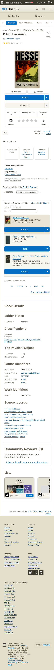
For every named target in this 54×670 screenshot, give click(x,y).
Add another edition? (40, 292)
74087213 (25, 376)
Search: (7, 211)
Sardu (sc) (8, 621)
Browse (39, 16)
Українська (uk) (11, 626)
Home (30, 527)
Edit (5, 133)
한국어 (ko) (9, 612)
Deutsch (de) (9, 591)
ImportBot (47, 131)
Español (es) (9, 597)
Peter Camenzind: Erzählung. (32, 30)
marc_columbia (10, 431)
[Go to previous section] (3, 23)
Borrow (25, 97)
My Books (13, 16)
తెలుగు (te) (8, 624)
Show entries (12, 207)
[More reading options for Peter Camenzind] (46, 105)
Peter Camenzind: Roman (24, 237)
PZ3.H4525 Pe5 (10, 340)
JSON (35, 511)
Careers (7, 536)
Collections (32, 539)
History (48, 134)
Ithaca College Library (12, 414)
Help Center (33, 557)
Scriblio (7, 409)
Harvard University (11, 437)
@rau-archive (15, 496)
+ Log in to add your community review (26, 462)
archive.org (12, 662)
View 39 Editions (26, 23)
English (41, 152)
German (41, 154)
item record (21, 417)
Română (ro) (9, 618)
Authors (31, 533)
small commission (15, 181)
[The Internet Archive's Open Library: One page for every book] (12, 9)
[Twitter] (35, 572)
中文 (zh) (8, 630)
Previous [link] (19, 286)
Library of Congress (12, 425)
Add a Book (33, 565)
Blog (6, 539)
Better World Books (13, 175)
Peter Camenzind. (21, 217)
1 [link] (26, 286)
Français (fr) (9, 600)
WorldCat (9, 169)
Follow (29, 495)
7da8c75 (46, 645)
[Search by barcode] (43, 9)
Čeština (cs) (9, 588)
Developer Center (11, 557)
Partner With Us (11, 533)
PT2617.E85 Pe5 (24, 340)
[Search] (37, 9)
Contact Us (32, 559)
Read (24, 249)
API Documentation (12, 559)
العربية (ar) (8, 585)
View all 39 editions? (40, 203)
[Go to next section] (51, 23)
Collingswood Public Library (15, 412)
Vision (7, 527)
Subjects (31, 536)
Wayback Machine (15, 660)
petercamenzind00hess (30, 373)
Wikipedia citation (47, 512)
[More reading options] (46, 97)
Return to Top (33, 545)
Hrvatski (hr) (9, 606)
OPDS (40, 511)
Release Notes (34, 568)
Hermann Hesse (13, 38)
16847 (23, 379)
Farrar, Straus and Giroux (27, 154)
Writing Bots (9, 565)
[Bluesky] (30, 572)
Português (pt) (10, 615)
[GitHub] (41, 572)
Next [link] (36, 286)
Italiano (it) (8, 609)
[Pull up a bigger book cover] (27, 87)
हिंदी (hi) (7, 603)
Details (39, 23)
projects (11, 658)
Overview (11, 23)
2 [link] (30, 286)
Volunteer (8, 530)
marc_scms (8, 428)
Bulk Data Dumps (11, 562)
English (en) (9, 594)
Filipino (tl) (8, 632)
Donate (29, 3)
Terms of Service (11, 542)
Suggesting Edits (35, 562)
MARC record (16, 409)
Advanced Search (35, 542)
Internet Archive (10, 417)
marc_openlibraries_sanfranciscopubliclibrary (21, 420)
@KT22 (46, 495)
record (29, 412)
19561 (23, 382)
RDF (29, 511)
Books (30, 530)
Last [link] (42, 286)
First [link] (11, 286)
